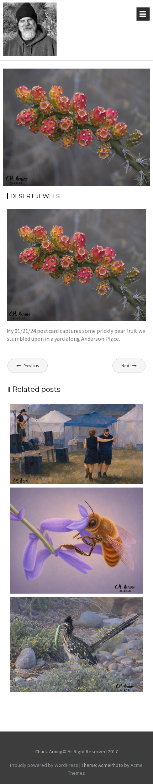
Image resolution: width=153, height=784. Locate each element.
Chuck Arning (22, 83)
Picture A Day (127, 83)
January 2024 (126, 75)
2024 (101, 75)
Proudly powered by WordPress (44, 765)
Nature (100, 83)
